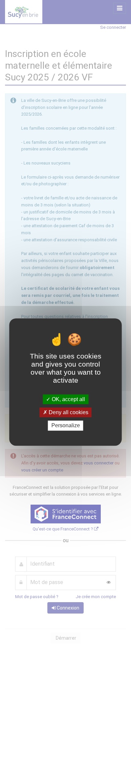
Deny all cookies (67, 412)
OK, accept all (67, 399)
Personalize (65, 426)
